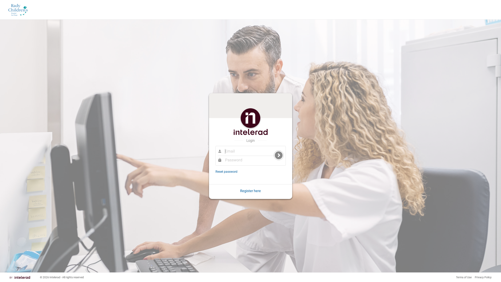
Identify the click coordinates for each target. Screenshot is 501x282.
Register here (250, 191)
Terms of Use (464, 277)
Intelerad (55, 277)
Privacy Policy (483, 277)
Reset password (226, 172)
